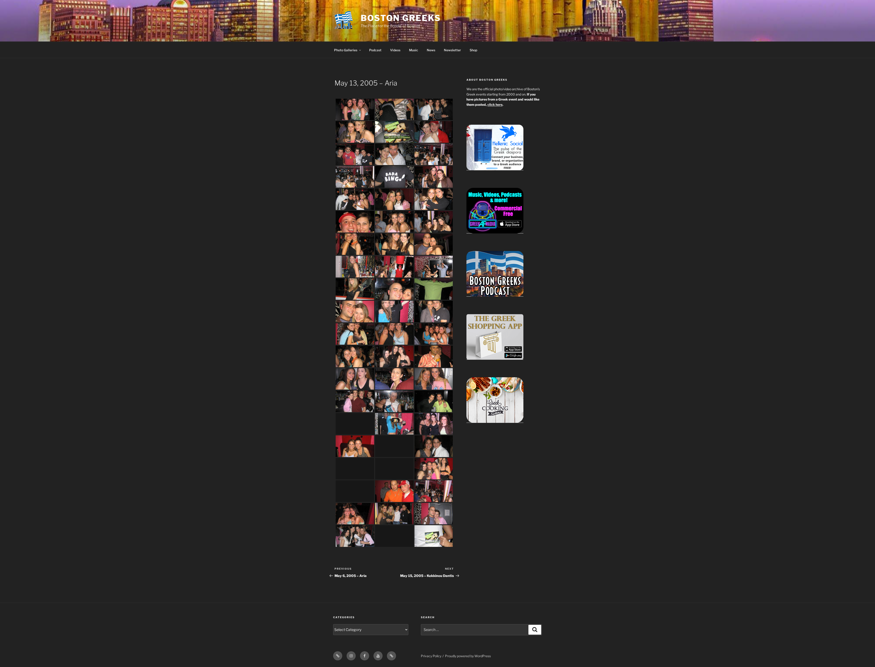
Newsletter (452, 50)
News (431, 50)
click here (494, 104)
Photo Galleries (345, 50)
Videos (395, 50)
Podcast (375, 50)
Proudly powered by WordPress (468, 656)
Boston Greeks (401, 18)
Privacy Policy (431, 656)
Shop (473, 50)
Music (413, 50)
